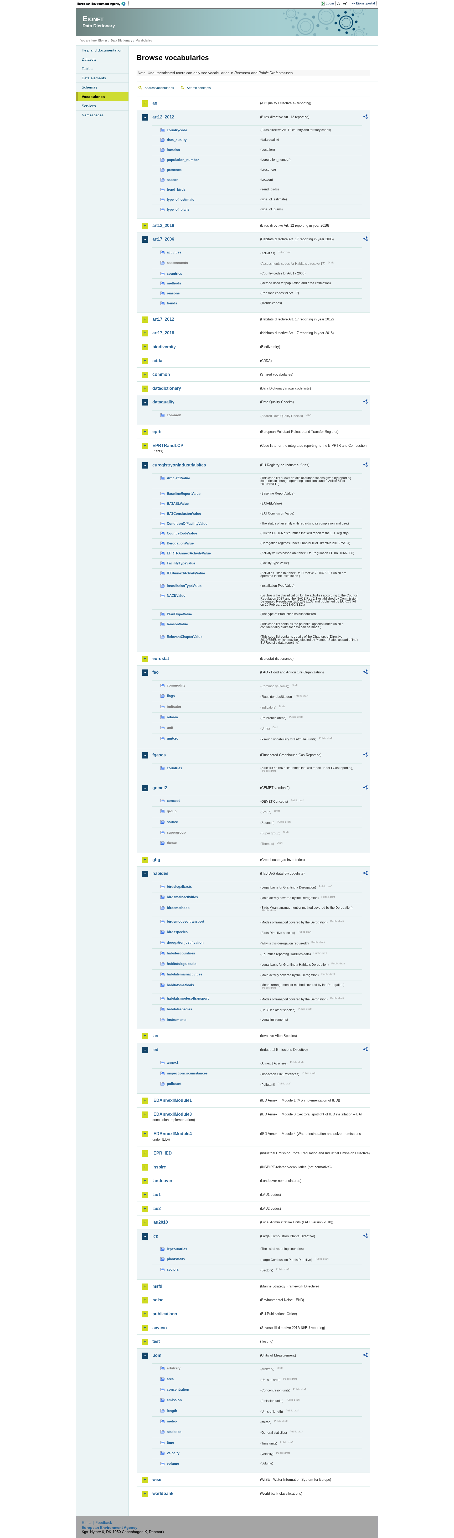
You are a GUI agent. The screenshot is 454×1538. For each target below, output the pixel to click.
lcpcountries (177, 1249)
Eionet (102, 40)
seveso (159, 1328)
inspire (159, 1167)
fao (155, 672)
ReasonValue (177, 624)
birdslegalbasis (179, 886)
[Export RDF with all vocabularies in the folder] (365, 117)
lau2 (156, 1208)
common (161, 374)
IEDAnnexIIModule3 (172, 1114)
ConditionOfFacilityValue (187, 524)
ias (155, 1035)
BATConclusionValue (184, 514)
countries (174, 274)
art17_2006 (163, 239)
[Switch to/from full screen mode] (346, 3)
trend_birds (176, 189)
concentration (178, 1389)
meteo (172, 1421)
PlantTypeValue (179, 614)
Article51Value (178, 478)
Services (89, 106)
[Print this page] (339, 3)
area (170, 1379)
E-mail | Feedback (97, 1522)
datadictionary (166, 388)
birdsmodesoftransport (185, 921)
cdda (157, 360)
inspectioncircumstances (187, 1073)
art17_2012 (163, 319)
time (170, 1443)
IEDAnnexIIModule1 (172, 1100)
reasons (173, 293)
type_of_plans (178, 209)
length (172, 1411)
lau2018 (160, 1222)
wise (156, 1479)
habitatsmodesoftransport (188, 998)
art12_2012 (163, 117)
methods (174, 283)
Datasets (89, 59)
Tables (87, 68)
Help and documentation (102, 50)
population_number (183, 160)
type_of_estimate (180, 199)
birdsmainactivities (182, 897)
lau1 (156, 1194)
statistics (174, 1432)
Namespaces (93, 115)
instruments (176, 1020)
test (156, 1341)
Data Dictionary (121, 40)
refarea (172, 717)
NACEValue (176, 595)
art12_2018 (163, 225)
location (173, 150)
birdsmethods (178, 908)
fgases (159, 755)
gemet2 (159, 788)
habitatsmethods (180, 985)
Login (330, 3)
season (172, 180)
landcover (162, 1180)
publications (164, 1314)
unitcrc (172, 738)
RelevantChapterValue (184, 637)
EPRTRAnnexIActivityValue (189, 553)
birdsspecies (177, 932)
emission (174, 1400)
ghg (156, 860)
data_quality (177, 140)
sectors (173, 1269)
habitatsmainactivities (184, 974)
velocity (173, 1453)
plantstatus (176, 1259)
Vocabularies (93, 97)
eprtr (157, 431)
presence (174, 170)
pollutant (174, 1084)
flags (171, 696)
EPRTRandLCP (167, 445)
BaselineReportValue (183, 494)
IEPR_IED (162, 1153)
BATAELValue (178, 504)
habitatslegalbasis (181, 964)
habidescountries (181, 953)
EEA (103, 3)
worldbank (162, 1493)
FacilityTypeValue (181, 563)
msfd (157, 1286)
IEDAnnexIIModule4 (172, 1133)
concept (173, 801)
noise (157, 1300)
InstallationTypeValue (184, 586)
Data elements (94, 78)
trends (172, 303)
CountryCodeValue (182, 533)
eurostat (160, 658)
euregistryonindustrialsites (179, 465)
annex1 (172, 1062)
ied (155, 1049)
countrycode (177, 130)
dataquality (163, 402)
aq (154, 103)
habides (160, 873)
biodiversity (164, 347)
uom (156, 1355)
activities (174, 252)
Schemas (89, 87)
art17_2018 (163, 333)
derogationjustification (185, 942)
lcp (155, 1236)
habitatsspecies (179, 1009)
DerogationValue (180, 543)
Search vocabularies (159, 88)
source (172, 822)
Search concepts (199, 88)
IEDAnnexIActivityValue (186, 573)
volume (173, 1464)
